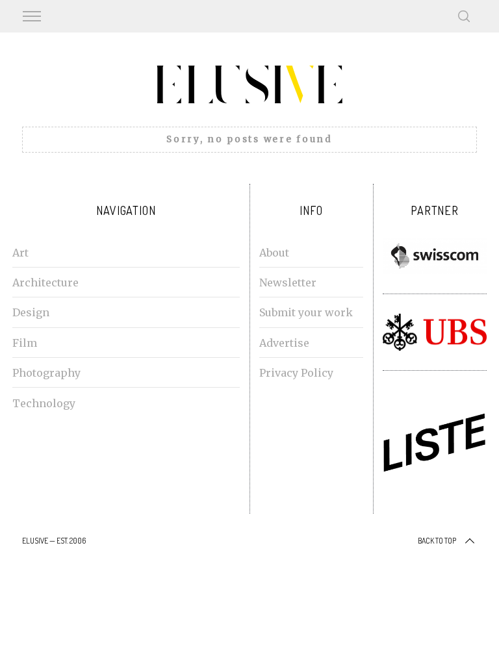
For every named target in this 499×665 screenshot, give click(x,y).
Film (24, 342)
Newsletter (287, 282)
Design (30, 312)
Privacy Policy (296, 372)
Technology (43, 403)
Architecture (45, 282)
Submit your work (306, 312)
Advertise (284, 342)
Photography (46, 372)
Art (20, 252)
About (274, 252)
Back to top (437, 541)
